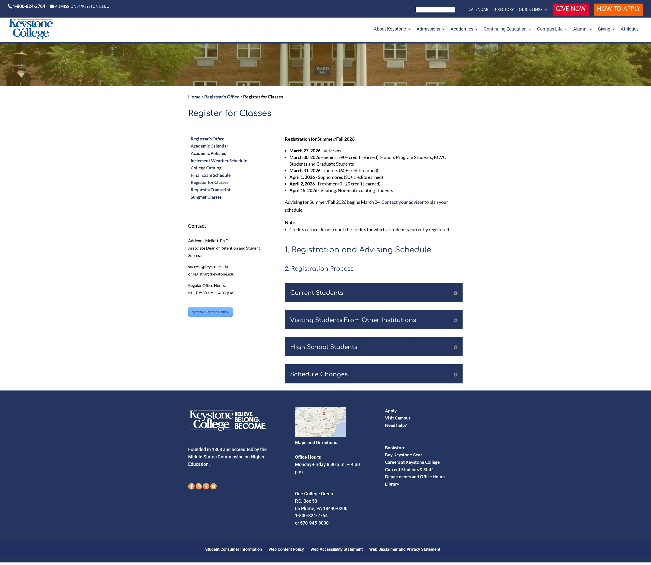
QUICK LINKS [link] (530, 9)
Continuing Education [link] (505, 29)
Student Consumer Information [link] (233, 549)
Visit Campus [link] (397, 418)
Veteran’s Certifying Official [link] (210, 312)
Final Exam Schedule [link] (211, 175)
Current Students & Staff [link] (409, 469)
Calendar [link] (478, 9)
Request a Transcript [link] (211, 189)
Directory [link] (503, 9)
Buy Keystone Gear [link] (403, 454)
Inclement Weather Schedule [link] (219, 160)
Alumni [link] (580, 29)
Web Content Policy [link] (286, 549)
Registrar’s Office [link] (222, 96)
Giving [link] (604, 29)
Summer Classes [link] (206, 197)
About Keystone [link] (390, 29)
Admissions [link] (428, 29)
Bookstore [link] (395, 447)
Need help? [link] (396, 425)
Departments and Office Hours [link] (415, 476)
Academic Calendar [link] (209, 146)
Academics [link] (462, 29)
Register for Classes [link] (209, 182)
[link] (439, 11)
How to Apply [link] (618, 9)
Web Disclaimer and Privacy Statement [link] (404, 549)
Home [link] (194, 96)
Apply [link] (391, 410)
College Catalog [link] (206, 167)
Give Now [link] (571, 9)
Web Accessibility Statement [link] (336, 549)
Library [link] (392, 484)
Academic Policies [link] (208, 153)
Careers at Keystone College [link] (412, 462)
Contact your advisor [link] (402, 202)
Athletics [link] (630, 29)
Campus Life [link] (550, 29)
